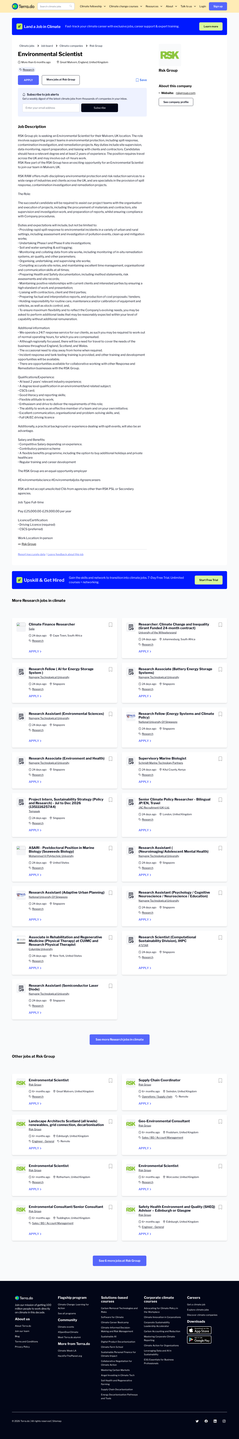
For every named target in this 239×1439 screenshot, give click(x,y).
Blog (17, 1336)
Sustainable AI (108, 1336)
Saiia (32, 628)
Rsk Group (96, 45)
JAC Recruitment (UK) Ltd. (154, 807)
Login (202, 6)
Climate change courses (123, 6)
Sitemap (56, 1421)
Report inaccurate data (31, 554)
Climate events (66, 1326)
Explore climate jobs (198, 1309)
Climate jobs (26, 45)
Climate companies (71, 45)
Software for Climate (112, 1317)
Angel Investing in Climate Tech (117, 1375)
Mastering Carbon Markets (115, 1370)
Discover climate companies (202, 1314)
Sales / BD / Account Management (162, 1137)
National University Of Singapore (158, 721)
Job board (47, 45)
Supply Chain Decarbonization (117, 1389)
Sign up (218, 6)
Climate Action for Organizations (161, 1345)
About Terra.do (23, 1325)
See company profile (176, 102)
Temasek (34, 811)
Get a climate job (196, 1304)
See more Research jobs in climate (120, 1039)
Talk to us (186, 6)
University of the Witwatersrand (157, 632)
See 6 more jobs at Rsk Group (119, 1260)
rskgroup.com (185, 93)
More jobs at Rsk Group (60, 79)
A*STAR (143, 945)
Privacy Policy (22, 1346)
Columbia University (41, 949)
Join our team (22, 1331)
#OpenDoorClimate (68, 1332)
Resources (152, 6)
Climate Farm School (112, 1347)
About (169, 6)
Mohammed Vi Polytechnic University (51, 855)
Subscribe (100, 107)
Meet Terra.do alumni (69, 1337)
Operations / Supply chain (157, 1096)
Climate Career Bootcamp (115, 1322)
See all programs (67, 1313)
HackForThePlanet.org (70, 1355)
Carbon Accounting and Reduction (162, 1331)
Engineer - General (43, 1141)
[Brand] (23, 6)
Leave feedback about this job (65, 554)
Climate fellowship (91, 6)
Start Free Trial (208, 580)
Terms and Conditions (26, 1341)
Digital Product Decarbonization (118, 1341)
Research (28, 69)
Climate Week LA (67, 1350)
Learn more (211, 26)
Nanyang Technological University (49, 677)
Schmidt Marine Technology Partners (161, 762)
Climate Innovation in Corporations (162, 1317)
